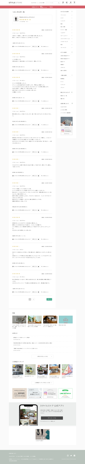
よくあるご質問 (41, 2)
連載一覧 (62, 98)
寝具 (61, 23)
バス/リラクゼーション (65, 38)
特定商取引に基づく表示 (43, 459)
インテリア (63, 20)
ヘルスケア (63, 32)
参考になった (35, 46)
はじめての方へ (34, 2)
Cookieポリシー (35, 459)
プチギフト (63, 67)
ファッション (63, 14)
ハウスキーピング (64, 41)
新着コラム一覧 (64, 95)
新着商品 (62, 78)
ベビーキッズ (63, 47)
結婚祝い (62, 64)
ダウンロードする (52, 418)
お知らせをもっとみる (42, 356)
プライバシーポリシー (17, 459)
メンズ (62, 17)
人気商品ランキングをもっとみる (42, 382)
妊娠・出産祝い (64, 70)
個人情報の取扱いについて (27, 459)
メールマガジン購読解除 (66, 112)
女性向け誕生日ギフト (65, 55)
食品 (61, 44)
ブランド (62, 87)
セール (62, 81)
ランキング (63, 84)
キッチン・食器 (64, 29)
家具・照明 (63, 26)
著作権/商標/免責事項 (13, 460)
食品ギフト (63, 61)
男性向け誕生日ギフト (65, 58)
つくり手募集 (32, 456)
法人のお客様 (26, 456)
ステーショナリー (64, 35)
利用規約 (10, 459)
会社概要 (50, 459)
